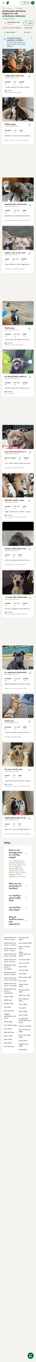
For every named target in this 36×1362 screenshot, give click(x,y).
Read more (28, 28)
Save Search (10, 32)
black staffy (8, 1039)
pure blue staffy (24, 959)
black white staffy (25, 977)
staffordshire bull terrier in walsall (10, 973)
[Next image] (30, 362)
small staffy (23, 1040)
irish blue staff (24, 963)
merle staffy (8, 1036)
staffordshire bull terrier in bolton (10, 949)
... (14, 8)
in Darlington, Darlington (14, 16)
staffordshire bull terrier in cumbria (10, 955)
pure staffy (22, 974)
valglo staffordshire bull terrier (25, 954)
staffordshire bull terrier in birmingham (10, 967)
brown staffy (23, 1015)
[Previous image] (6, 362)
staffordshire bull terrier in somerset (10, 979)
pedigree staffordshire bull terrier (10, 1016)
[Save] (29, 76)
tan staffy (22, 1008)
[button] (18, 362)
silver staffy (23, 1011)
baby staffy (8, 1043)
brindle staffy (8, 1004)
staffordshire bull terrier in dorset (10, 960)
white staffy (8, 1022)
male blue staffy (24, 995)
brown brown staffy (23, 985)
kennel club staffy (25, 1026)
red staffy (7, 1007)
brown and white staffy (25, 1036)
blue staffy (22, 981)
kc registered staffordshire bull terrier (25, 1020)
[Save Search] (31, 1356)
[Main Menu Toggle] (3, 3)
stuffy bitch (23, 1050)
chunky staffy (23, 970)
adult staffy (23, 967)
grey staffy (8, 1029)
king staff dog (8, 1032)
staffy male (8, 1000)
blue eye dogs (9, 1011)
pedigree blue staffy (23, 1045)
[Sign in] (32, 3)
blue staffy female (10, 1025)
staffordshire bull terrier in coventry (10, 944)
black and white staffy (24, 947)
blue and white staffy (24, 991)
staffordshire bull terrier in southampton (10, 991)
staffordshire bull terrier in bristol (10, 938)
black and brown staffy (24, 1030)
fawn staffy (23, 1004)
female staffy (8, 996)
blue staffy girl (9, 1046)
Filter (30, 23)
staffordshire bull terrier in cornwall (10, 984)
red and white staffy (24, 938)
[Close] (31, 38)
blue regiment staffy (24, 1000)
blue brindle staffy (25, 943)
